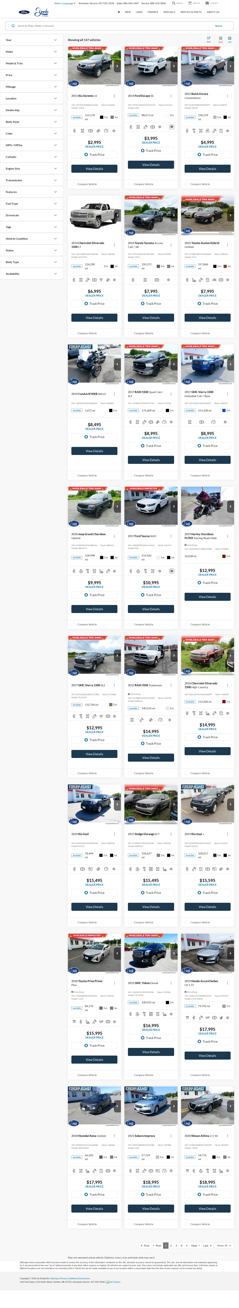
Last (206, 1245)
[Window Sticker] (171, 127)
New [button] (128, 12)
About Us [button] (213, 12)
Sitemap (55, 1278)
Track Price (96, 154)
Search (218, 25)
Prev (157, 1245)
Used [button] (139, 12)
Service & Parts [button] (191, 12)
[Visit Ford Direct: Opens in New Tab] (114, 1282)
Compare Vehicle (87, 184)
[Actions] (114, 96)
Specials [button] (169, 12)
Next (195, 1245)
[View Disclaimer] (114, 130)
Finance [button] (153, 12)
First (145, 1245)
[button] (117, 66)
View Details (94, 169)
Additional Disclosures (79, 1278)
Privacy (63, 1278)
